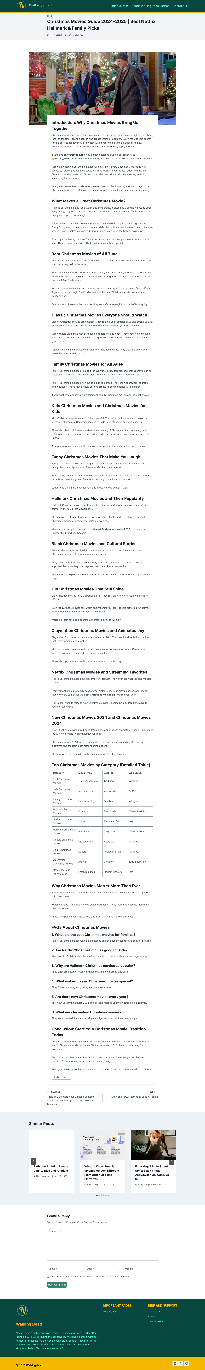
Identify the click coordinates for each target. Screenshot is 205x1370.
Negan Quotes (118, 6)
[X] (180, 1363)
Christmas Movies (61, 1077)
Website (129, 1268)
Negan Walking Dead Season (150, 6)
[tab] (97, 1195)
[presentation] (51, 1145)
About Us (153, 1316)
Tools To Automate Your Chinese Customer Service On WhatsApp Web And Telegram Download (71, 1098)
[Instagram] (186, 1363)
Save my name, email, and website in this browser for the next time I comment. (90, 1276)
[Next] (171, 1161)
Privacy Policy (155, 1321)
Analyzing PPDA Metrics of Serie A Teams (134, 1094)
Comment (54, 1231)
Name (52, 1268)
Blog (49, 16)
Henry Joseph (56, 35)
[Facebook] (175, 1363)
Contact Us (180, 6)
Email (90, 1268)
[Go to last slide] (33, 1161)
